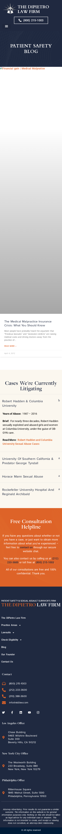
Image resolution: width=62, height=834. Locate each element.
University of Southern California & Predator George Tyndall (27, 460)
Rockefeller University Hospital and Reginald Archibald (28, 491)
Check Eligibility (9, 639)
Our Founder (8, 654)
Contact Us (7, 661)
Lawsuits (6, 632)
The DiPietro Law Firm (13, 618)
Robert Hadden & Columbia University (22, 403)
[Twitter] (3, 712)
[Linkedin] (20, 712)
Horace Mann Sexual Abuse (22, 476)
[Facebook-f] (12, 712)
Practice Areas (9, 625)
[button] (6, 26)
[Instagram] (38, 712)
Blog (3, 647)
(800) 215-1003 (45, 562)
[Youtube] (29, 712)
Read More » (10, 346)
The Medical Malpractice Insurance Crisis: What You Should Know (28, 323)
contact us (26, 547)
